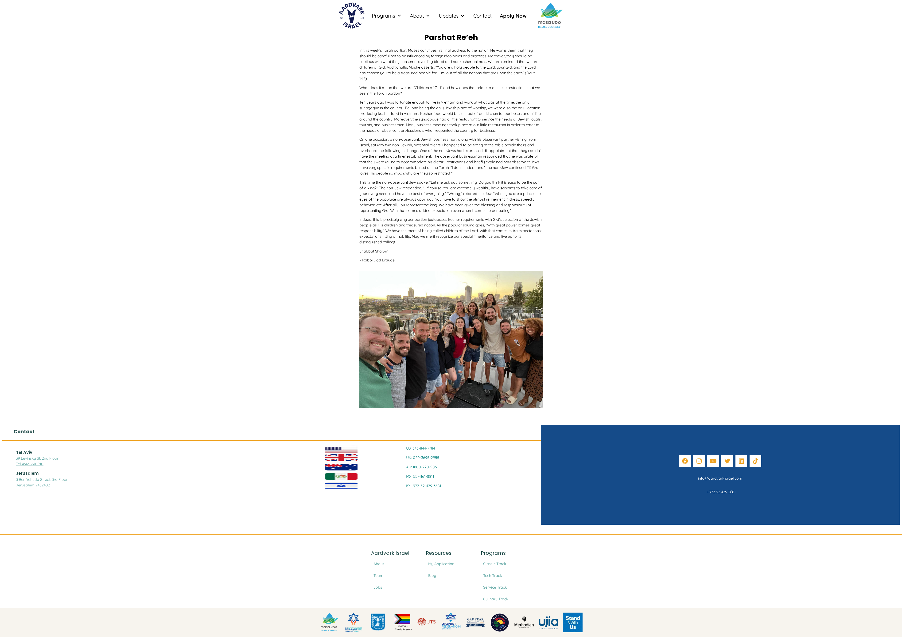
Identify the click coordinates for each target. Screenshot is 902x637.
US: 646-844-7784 (420, 448)
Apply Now (513, 15)
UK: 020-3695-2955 (422, 457)
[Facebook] (685, 461)
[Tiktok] (755, 461)
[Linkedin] (741, 461)
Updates (449, 15)
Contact (482, 15)
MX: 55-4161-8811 (420, 476)
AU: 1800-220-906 (421, 467)
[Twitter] (727, 461)
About (417, 15)
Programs (383, 15)
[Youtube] (713, 461)
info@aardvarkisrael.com (720, 478)
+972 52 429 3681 (720, 491)
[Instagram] (699, 461)
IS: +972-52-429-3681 (423, 485)
